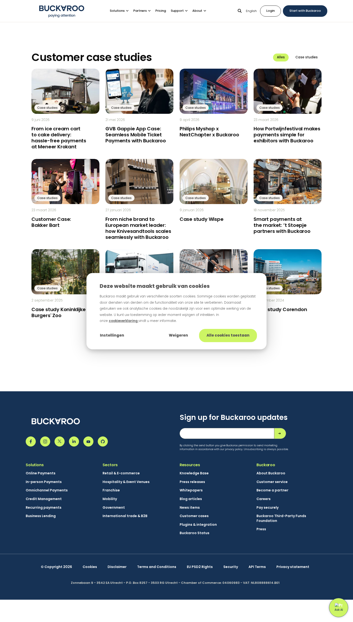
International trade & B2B (125, 516)
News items (190, 507)
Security (230, 567)
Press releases (192, 482)
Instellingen (112, 335)
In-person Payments (44, 482)
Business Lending (41, 516)
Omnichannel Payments (47, 490)
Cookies (90, 567)
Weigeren (178, 335)
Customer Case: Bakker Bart (51, 222)
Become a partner (272, 490)
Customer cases (194, 516)
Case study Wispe (202, 219)
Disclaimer (117, 567)
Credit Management (44, 499)
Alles (281, 57)
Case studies (306, 57)
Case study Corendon (280, 309)
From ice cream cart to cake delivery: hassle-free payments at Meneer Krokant (58, 137)
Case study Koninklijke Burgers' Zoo (58, 312)
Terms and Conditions (156, 567)
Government (114, 507)
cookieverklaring (123, 321)
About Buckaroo (270, 473)
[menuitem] (121, 11)
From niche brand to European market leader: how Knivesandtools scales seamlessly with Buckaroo (138, 228)
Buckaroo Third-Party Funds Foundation (281, 518)
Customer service (272, 482)
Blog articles (191, 499)
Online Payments (40, 473)
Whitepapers (191, 490)
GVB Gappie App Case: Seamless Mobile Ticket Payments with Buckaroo (135, 134)
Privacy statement (292, 567)
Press (261, 529)
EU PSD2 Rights (200, 567)
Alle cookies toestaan (228, 335)
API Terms (257, 567)
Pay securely (267, 507)
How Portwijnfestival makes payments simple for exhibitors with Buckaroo (287, 134)
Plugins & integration (198, 524)
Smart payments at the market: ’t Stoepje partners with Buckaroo (282, 225)
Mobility (110, 499)
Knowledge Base (194, 473)
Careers (263, 499)
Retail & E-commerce (121, 473)
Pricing (160, 10)
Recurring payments (43, 507)
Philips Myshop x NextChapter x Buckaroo (209, 131)
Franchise (111, 490)
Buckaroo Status (194, 533)
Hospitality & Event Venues (126, 482)
